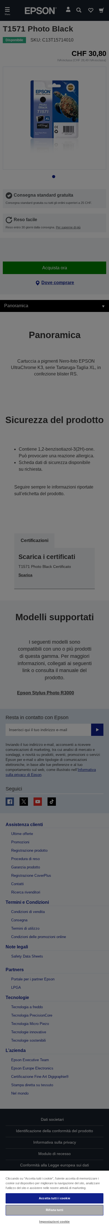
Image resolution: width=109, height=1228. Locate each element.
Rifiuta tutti (54, 1210)
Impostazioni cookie (54, 1221)
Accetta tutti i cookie (54, 1198)
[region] (54, 1199)
